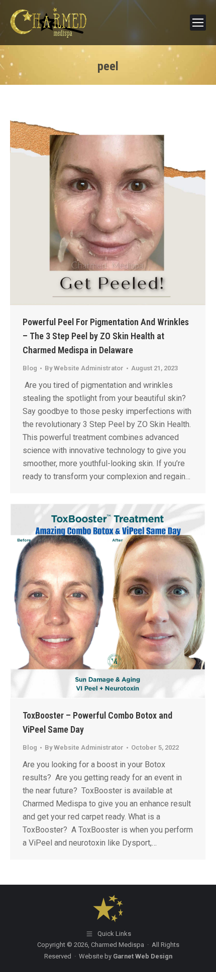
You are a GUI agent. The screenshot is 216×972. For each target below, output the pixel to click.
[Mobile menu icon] (198, 23)
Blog (30, 368)
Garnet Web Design (142, 956)
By (84, 368)
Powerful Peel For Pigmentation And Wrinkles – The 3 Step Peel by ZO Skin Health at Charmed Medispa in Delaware (106, 336)
